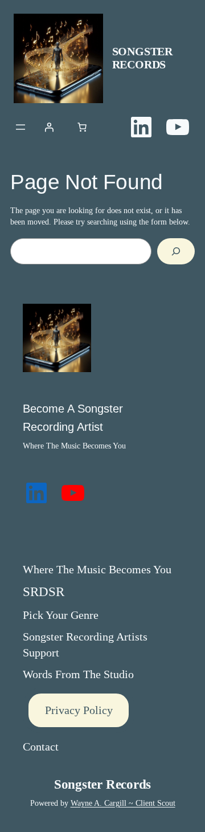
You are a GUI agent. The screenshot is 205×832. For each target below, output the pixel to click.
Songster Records (142, 58)
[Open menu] (20, 127)
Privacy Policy (79, 710)
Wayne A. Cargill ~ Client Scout (123, 802)
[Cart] (82, 127)
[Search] (176, 251)
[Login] (49, 127)
